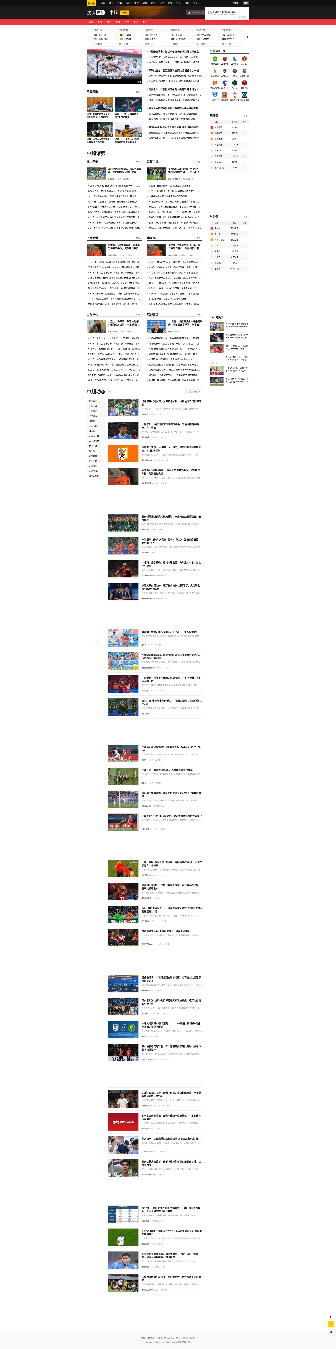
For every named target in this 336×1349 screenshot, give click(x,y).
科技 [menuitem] (162, 3)
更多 (138, 92)
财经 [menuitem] (170, 3)
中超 (113, 12)
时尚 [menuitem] (153, 3)
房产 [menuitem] (128, 3)
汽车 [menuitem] (120, 3)
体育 (100, 12)
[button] (88, 37)
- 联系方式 (166, 1338)
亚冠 (118, 22)
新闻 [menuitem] (103, 3)
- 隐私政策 (191, 1338)
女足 (145, 22)
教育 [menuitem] (145, 3)
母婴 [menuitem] (187, 3)
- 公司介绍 (184, 1338)
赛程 (91, 22)
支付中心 (144, 1338)
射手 (109, 22)
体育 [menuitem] (111, 3)
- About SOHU (175, 1338)
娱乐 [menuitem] (178, 3)
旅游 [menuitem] (136, 3)
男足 (136, 22)
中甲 (127, 22)
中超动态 (96, 391)
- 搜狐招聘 (150, 1338)
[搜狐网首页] (91, 3)
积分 (100, 22)
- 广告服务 (158, 1338)
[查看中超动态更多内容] (110, 392)
